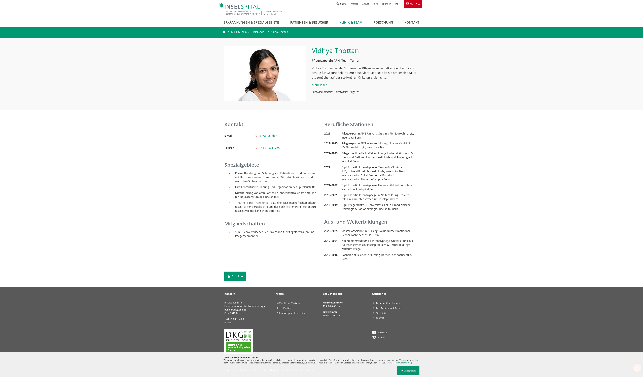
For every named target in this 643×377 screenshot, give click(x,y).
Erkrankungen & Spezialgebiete (251, 22)
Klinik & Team (351, 22)
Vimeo (381, 337)
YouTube (382, 332)
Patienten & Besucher (309, 22)
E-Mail (227, 322)
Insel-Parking (284, 308)
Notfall (414, 3)
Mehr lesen (320, 85)
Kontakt (411, 22)
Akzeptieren (410, 370)
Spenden (386, 3)
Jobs (376, 3)
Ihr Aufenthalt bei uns (388, 303)
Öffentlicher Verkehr (288, 303)
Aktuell (365, 3)
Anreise (354, 3)
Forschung (383, 22)
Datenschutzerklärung (401, 362)
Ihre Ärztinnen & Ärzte (388, 308)
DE (396, 3)
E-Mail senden (268, 136)
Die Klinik (381, 313)
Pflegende (258, 31)
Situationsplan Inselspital (291, 313)
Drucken (237, 276)
